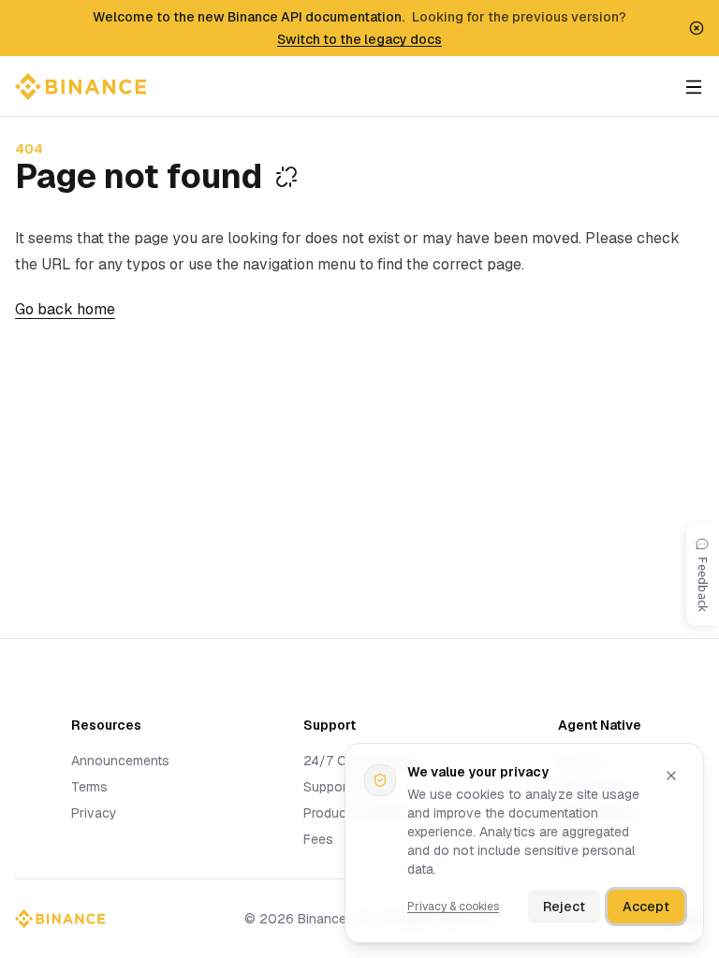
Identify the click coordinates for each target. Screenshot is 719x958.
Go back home (65, 309)
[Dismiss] (671, 775)
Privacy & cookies (453, 906)
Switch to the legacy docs (359, 39)
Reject (564, 906)
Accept (646, 906)
